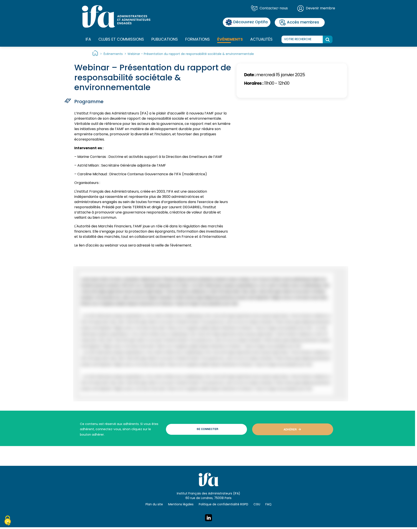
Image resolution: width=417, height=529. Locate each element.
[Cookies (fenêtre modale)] (7, 521)
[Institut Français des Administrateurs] (116, 16)
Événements (230, 39)
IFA (88, 39)
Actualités (261, 39)
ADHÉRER (290, 429)
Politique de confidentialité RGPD (223, 504)
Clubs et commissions (121, 39)
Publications (164, 39)
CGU (256, 504)
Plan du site (154, 504)
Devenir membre (320, 8)
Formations (197, 39)
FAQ (268, 504)
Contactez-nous (274, 8)
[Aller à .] (95, 54)
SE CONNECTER (207, 429)
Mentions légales (181, 504)
